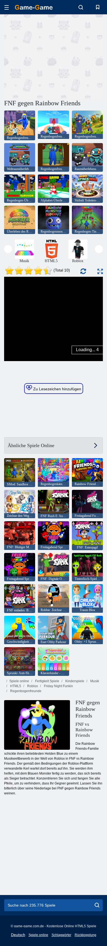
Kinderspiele (74, 681)
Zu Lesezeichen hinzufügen (56, 389)
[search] (97, 905)
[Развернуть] (100, 271)
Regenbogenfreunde (25, 691)
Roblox (32, 686)
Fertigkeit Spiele (46, 681)
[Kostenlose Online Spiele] (34, 7)
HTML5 (15, 686)
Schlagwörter (61, 935)
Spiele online (19, 681)
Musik (94, 681)
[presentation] (8, 249)
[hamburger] (6, 7)
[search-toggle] (81, 7)
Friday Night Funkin (58, 686)
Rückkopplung (85, 935)
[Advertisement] (50, 56)
